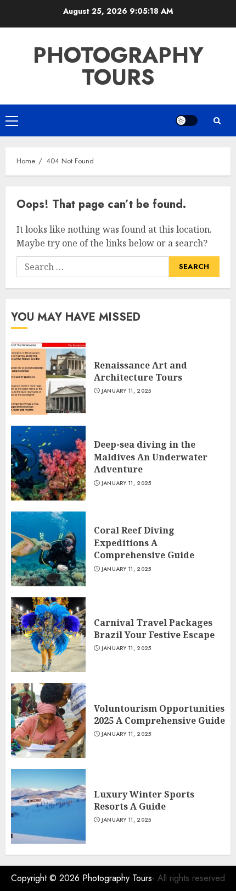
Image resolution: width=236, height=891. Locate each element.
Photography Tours (118, 66)
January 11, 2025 (126, 391)
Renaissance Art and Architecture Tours (140, 371)
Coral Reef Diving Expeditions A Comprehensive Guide (144, 542)
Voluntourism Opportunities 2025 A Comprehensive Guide (159, 714)
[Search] (217, 120)
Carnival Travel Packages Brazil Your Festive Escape (154, 629)
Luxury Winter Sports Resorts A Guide (144, 800)
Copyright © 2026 (46, 878)
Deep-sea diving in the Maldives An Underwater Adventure (150, 456)
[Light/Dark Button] (187, 120)
